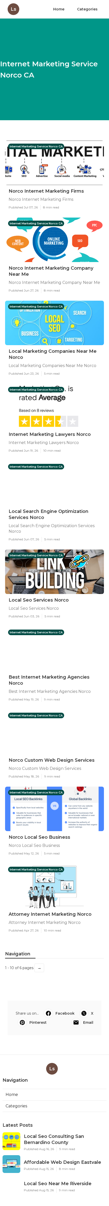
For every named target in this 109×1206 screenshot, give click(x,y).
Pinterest (38, 1022)
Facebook (65, 1013)
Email (88, 1022)
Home (58, 9)
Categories (87, 9)
